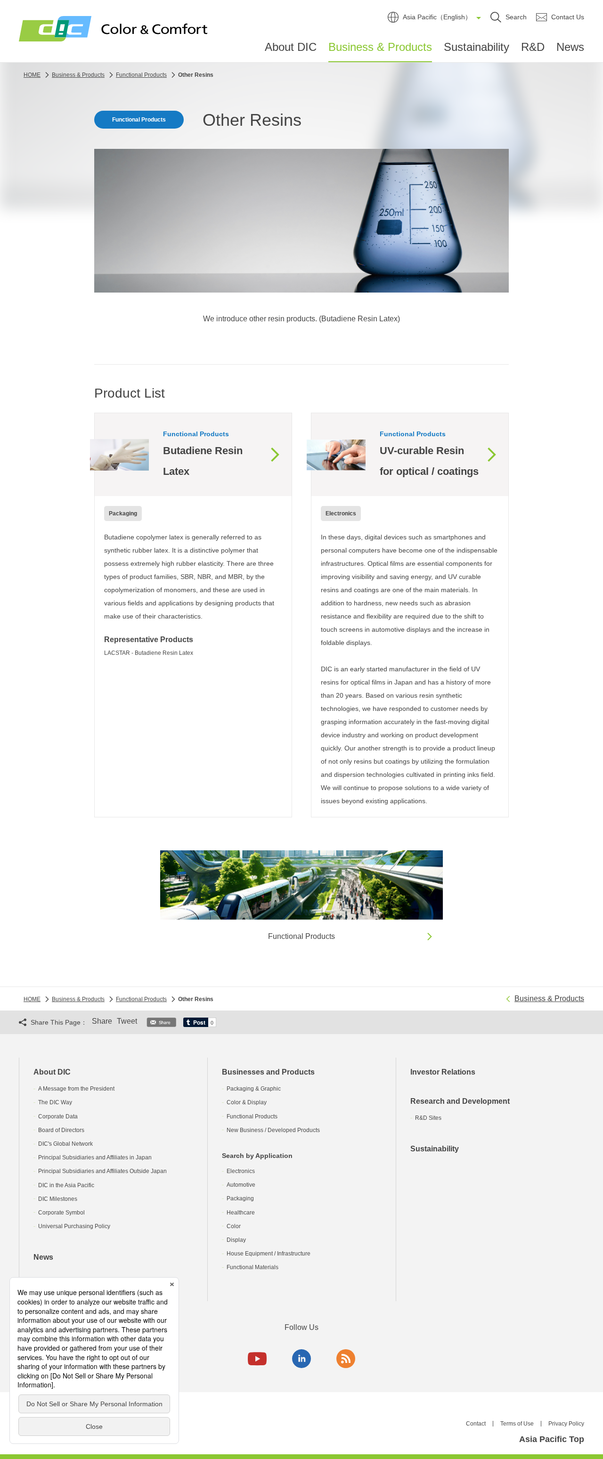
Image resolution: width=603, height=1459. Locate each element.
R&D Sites (428, 1118)
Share (102, 1021)
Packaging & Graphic (254, 1088)
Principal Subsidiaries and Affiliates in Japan (95, 1157)
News (570, 47)
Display (236, 1240)
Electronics (241, 1171)
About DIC (291, 47)
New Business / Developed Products (273, 1130)
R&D (533, 47)
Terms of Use (517, 1423)
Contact (476, 1423)
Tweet (127, 1021)
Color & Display (247, 1102)
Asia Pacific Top (551, 1439)
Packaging (240, 1198)
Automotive (241, 1185)
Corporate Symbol (61, 1212)
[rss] (345, 1358)
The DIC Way (55, 1102)
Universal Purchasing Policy (74, 1226)
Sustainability (476, 47)
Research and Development (460, 1101)
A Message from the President (76, 1088)
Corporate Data (58, 1116)
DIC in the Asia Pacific (66, 1185)
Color (234, 1226)
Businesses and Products (268, 1072)
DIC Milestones (57, 1199)
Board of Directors (61, 1130)
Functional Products (252, 1116)
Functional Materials (252, 1267)
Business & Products (380, 47)
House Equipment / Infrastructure (268, 1253)
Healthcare (241, 1212)
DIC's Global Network (65, 1144)
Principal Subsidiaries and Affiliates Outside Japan (102, 1171)
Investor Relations (442, 1072)
